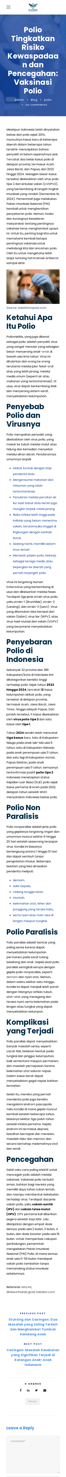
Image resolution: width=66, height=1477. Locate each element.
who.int (26, 1287)
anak (45, 352)
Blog (34, 100)
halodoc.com (45, 1292)
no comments (36, 105)
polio (48, 100)
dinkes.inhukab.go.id (20, 1292)
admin (19, 100)
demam (12, 977)
